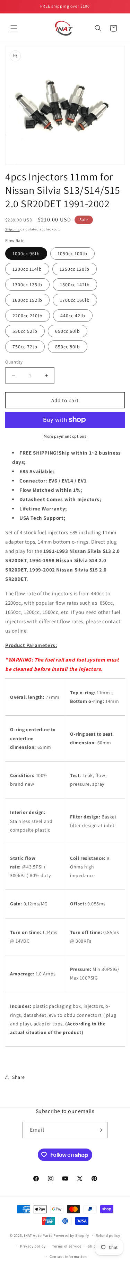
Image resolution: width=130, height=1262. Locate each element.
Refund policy (108, 1235)
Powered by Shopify (71, 1235)
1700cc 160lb (75, 300)
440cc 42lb (72, 315)
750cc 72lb (24, 347)
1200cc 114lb (27, 269)
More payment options (65, 436)
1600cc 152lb (27, 300)
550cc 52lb (24, 331)
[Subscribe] (99, 1130)
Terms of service (66, 1246)
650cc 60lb (67, 331)
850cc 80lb (67, 347)
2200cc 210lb (27, 315)
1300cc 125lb (27, 284)
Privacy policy (33, 1246)
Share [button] (18, 1077)
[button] (13, 28)
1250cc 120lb (74, 269)
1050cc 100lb (72, 253)
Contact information (68, 1256)
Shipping (12, 229)
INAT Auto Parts (38, 1235)
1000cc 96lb (26, 253)
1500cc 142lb (75, 284)
